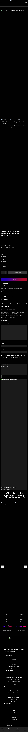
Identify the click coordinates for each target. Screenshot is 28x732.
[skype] (13, 291)
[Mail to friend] (10, 291)
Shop (14, 710)
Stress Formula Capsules (7, 627)
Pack (2, 254)
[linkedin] (11, 291)
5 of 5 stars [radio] (22, 321)
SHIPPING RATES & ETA (14, 681)
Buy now (14, 279)
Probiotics (14, 668)
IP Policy (14, 684)
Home (2, 8)
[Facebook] (6, 291)
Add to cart (18, 272)
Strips (14, 664)
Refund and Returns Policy (14, 694)
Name (3, 343)
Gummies (14, 662)
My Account (14, 708)
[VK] (7, 291)
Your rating (4, 320)
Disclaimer (14, 701)
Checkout (14, 714)
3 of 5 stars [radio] (14, 321)
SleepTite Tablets (5, 364)
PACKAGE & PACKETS (14, 679)
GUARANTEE (14, 675)
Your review (5, 324)
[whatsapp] (12, 291)
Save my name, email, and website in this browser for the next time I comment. (14, 356)
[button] (3, 64)
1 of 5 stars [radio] (8, 321)
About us (14, 717)
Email (3, 349)
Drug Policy (14, 699)
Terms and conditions (14, 692)
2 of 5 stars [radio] (11, 321)
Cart (14, 712)
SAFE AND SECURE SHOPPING (14, 677)
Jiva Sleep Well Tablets (21, 627)
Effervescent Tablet (14, 666)
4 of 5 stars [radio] (17, 321)
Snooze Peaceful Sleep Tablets (8, 487)
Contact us (14, 719)
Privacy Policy (14, 690)
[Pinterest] (8, 291)
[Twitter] (4, 291)
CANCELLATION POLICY (14, 697)
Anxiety (7, 8)
